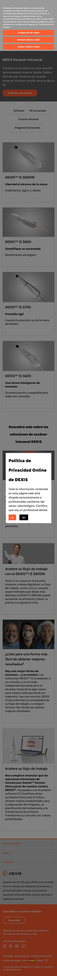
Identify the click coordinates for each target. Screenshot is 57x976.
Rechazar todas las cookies (28, 40)
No (23, 517)
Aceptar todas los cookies (28, 46)
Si (12, 517)
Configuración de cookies (28, 32)
